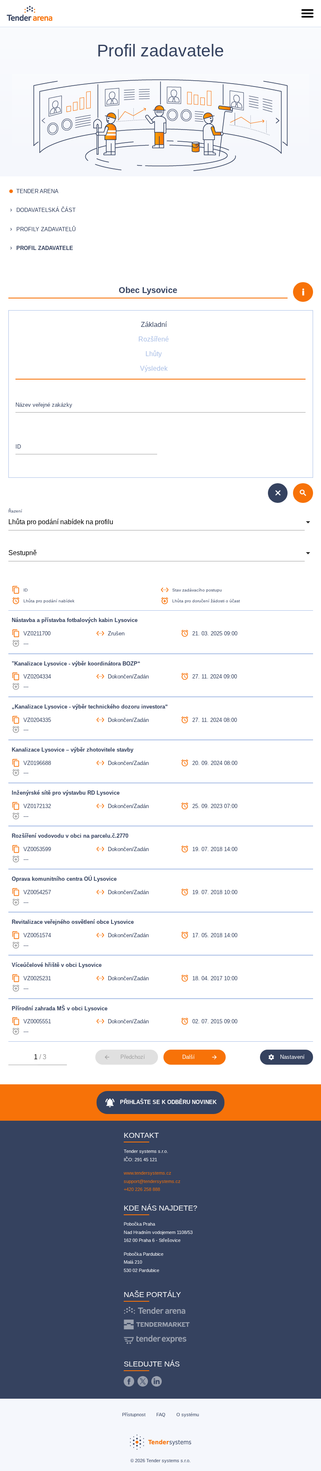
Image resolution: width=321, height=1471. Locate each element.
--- (25, 643)
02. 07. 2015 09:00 (214, 1021)
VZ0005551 (37, 1021)
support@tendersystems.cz (152, 1181)
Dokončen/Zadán (128, 676)
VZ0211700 (37, 633)
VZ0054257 (37, 892)
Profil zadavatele (44, 248)
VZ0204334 (37, 676)
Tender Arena (37, 191)
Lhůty (153, 353)
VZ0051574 (37, 935)
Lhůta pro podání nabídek (48, 601)
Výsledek (154, 368)
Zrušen (116, 633)
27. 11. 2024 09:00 (214, 676)
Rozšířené (153, 339)
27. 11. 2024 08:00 (214, 720)
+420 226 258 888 (142, 1189)
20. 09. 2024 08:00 (214, 763)
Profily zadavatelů (46, 229)
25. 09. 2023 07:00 (214, 806)
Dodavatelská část (46, 210)
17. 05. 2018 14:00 (214, 935)
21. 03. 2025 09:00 (214, 633)
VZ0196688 (37, 763)
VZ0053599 (37, 849)
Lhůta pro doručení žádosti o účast (206, 601)
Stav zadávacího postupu (197, 590)
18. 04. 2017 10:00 (214, 978)
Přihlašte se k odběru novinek (160, 1102)
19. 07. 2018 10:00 (214, 892)
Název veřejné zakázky (43, 405)
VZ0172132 (37, 806)
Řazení (15, 511)
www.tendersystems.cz (147, 1172)
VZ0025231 (37, 978)
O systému (187, 1414)
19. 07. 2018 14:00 (214, 849)
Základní (154, 324)
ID (18, 447)
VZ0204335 (37, 720)
